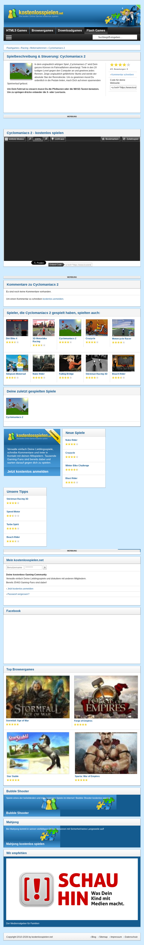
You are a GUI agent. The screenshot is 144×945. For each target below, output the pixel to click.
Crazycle (90, 338)
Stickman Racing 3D (96, 374)
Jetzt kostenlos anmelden (27, 471)
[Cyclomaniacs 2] (70, 328)
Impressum (116, 937)
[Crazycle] (97, 328)
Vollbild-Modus (16, 139)
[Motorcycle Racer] (123, 328)
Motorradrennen (38, 48)
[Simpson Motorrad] (17, 363)
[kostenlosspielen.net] (43, 16)
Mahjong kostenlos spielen (25, 843)
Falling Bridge (66, 374)
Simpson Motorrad (16, 374)
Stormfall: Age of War (17, 720)
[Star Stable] (38, 753)
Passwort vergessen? (18, 594)
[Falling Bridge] (70, 363)
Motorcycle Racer (121, 338)
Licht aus (59, 139)
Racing (24, 48)
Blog (94, 937)
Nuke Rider (39, 374)
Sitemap (103, 937)
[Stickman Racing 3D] (97, 363)
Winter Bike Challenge (77, 465)
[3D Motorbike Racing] (44, 328)
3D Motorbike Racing (40, 340)
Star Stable (13, 776)
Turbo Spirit (13, 524)
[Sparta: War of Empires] (106, 753)
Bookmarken (112, 139)
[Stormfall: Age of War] (38, 697)
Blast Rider (71, 478)
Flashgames (13, 48)
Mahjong (12, 822)
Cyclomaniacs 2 (57, 48)
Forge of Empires (83, 721)
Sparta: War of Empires (87, 776)
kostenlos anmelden (53, 299)
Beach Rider (118, 374)
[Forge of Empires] (106, 697)
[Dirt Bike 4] (17, 328)
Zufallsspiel (132, 139)
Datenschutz (131, 937)
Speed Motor (13, 511)
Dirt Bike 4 (11, 338)
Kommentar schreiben (122, 74)
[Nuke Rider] (44, 363)
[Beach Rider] (123, 364)
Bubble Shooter (17, 791)
